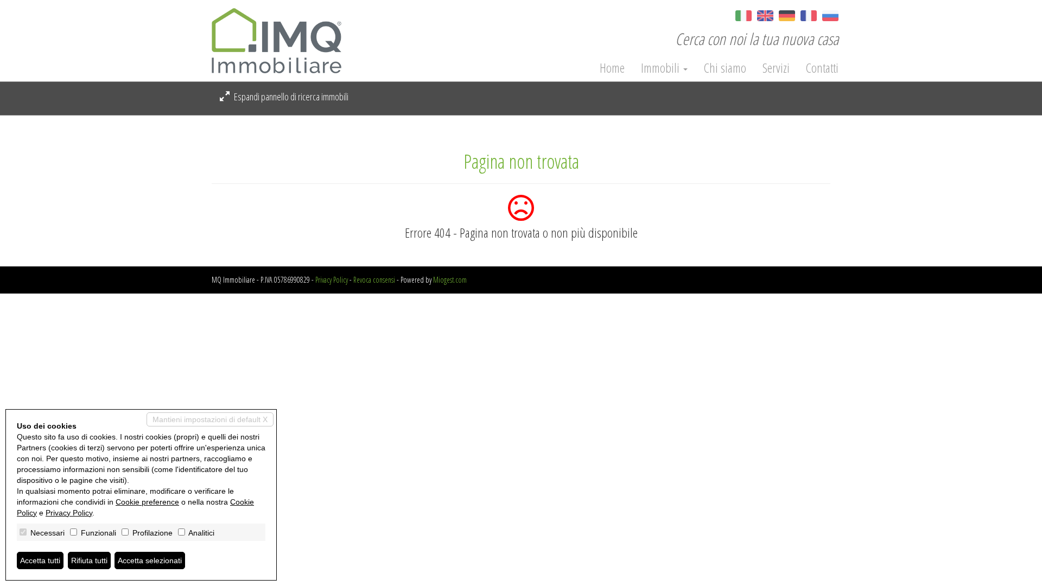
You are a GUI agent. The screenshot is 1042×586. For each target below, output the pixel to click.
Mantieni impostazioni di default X (210, 419)
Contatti (822, 67)
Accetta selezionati (150, 560)
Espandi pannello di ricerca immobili (290, 96)
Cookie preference (147, 502)
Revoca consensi (374, 280)
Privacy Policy (331, 280)
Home (612, 67)
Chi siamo (725, 67)
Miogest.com (450, 280)
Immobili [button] (661, 67)
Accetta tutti (40, 560)
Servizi (776, 67)
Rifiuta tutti (89, 560)
